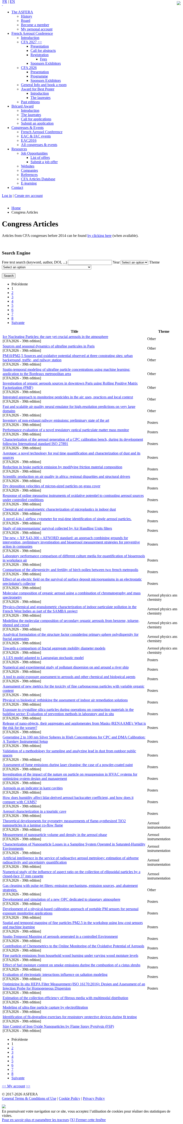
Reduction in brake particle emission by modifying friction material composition (62, 467)
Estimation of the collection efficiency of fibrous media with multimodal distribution (65, 998)
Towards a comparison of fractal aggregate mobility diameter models (54, 648)
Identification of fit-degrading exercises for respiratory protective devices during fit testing (70, 1017)
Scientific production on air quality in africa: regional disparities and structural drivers (66, 476)
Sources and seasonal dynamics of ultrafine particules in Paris (49, 346)
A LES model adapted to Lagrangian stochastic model (43, 658)
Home (16, 208)
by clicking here (99, 236)
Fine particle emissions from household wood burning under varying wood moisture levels (70, 955)
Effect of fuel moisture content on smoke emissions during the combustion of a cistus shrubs (71, 965)
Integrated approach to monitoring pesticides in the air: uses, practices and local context (68, 397)
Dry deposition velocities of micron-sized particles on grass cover (51, 486)
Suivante (18, 323)
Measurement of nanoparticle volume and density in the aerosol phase (55, 835)
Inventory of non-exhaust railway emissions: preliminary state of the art (56, 420)
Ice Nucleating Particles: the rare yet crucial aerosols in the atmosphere (55, 337)
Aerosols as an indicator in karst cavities (33, 788)
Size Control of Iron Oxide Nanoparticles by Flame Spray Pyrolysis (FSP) (58, 1026)
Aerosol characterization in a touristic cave (34, 811)
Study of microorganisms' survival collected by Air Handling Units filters (57, 528)
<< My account (13, 1086)
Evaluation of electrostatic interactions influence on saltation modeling (55, 975)
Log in (7, 196)
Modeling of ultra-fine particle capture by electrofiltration (45, 1007)
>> (28, 1086)
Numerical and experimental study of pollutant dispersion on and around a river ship (66, 667)
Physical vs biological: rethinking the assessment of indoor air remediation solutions (65, 700)
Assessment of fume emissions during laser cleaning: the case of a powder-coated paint (68, 765)
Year (117, 262)
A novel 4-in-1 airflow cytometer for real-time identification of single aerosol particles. (67, 519)
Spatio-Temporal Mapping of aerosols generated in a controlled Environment (60, 936)
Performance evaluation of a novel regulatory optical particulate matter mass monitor (66, 430)
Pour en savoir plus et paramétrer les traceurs (35, 1120)
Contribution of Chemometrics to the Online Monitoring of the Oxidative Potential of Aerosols (73, 946)
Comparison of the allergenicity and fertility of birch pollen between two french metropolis (70, 570)
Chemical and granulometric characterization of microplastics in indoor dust (59, 509)
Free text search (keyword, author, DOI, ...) (35, 262)
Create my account (29, 196)
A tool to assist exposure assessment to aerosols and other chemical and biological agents (69, 677)
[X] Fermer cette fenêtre (88, 1120)
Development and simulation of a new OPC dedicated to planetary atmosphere (61, 899)
